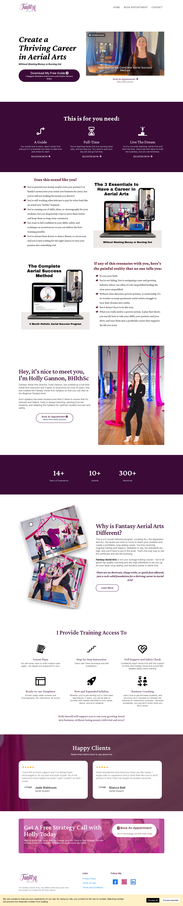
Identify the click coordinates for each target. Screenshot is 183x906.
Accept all (153, 900)
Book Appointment (136, 7)
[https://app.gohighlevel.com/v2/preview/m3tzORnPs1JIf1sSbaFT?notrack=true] (44, 878)
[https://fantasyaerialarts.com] (28, 7)
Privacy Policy (89, 878)
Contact (157, 7)
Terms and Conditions (93, 887)
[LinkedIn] (133, 881)
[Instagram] (124, 881)
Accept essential (170, 900)
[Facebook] (115, 881)
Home (116, 7)
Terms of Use (89, 883)
